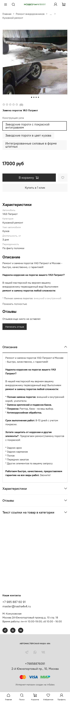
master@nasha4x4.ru (16, 606)
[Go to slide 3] (36, 97)
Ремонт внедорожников (30, 13)
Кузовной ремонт (12, 17)
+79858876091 (35, 664)
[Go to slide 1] (31, 97)
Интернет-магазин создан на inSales (35, 684)
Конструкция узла (13, 117)
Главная (6, 13)
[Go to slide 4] (38, 97)
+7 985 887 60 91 (14, 602)
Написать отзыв (14, 326)
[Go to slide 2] (33, 97)
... (51, 13)
